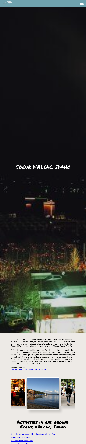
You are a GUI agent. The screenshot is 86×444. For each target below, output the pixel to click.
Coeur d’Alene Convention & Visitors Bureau (28, 370)
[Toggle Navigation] (81, 3)
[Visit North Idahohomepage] (8, 3)
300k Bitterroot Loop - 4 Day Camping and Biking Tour (33, 434)
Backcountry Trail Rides (20, 437)
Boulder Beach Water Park (22, 441)
